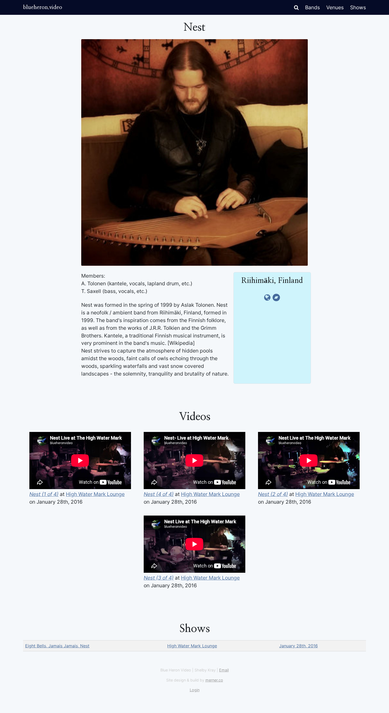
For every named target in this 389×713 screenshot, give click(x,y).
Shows (358, 7)
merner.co (214, 680)
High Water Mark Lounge (95, 494)
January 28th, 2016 (298, 645)
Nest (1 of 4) (43, 494)
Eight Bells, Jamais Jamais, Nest (57, 645)
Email (224, 670)
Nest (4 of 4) (159, 494)
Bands (312, 7)
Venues (335, 7)
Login (195, 690)
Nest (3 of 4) (159, 578)
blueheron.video (42, 7)
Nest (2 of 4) (273, 494)
